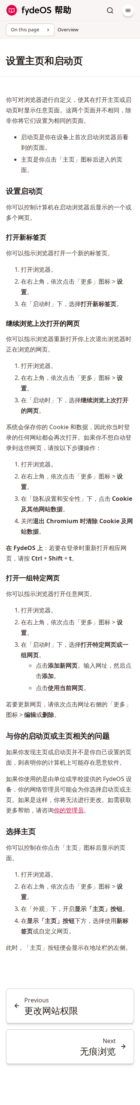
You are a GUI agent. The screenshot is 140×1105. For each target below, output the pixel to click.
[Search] (110, 10)
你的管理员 (69, 810)
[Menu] (128, 10)
